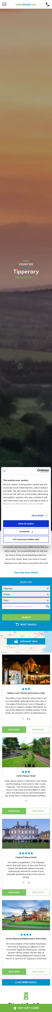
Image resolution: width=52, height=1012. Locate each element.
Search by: (26, 582)
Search (26, 617)
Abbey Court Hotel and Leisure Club (26, 693)
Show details (38, 515)
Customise (24, 531)
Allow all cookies (26, 523)
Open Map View (28, 641)
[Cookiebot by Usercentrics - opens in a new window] (37, 471)
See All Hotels (24, 277)
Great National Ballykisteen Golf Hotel (26, 938)
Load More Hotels (26, 982)
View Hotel (38, 729)
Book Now (14, 729)
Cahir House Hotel (25, 775)
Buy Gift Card (28, 1008)
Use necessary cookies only (26, 539)
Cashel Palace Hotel (26, 857)
